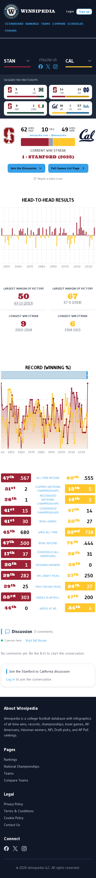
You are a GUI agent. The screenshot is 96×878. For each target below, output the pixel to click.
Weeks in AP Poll (48, 597)
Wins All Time (48, 532)
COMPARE (58, 23)
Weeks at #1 (48, 608)
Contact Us (12, 825)
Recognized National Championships (48, 499)
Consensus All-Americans (48, 554)
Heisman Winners (48, 565)
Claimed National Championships (48, 488)
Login (70, 11)
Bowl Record (48, 543)
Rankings (10, 759)
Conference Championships (48, 510)
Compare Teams (16, 780)
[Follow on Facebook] (40, 66)
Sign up (84, 11)
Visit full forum (36, 640)
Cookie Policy (13, 818)
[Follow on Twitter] (48, 66)
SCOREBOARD (14, 23)
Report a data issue (50, 178)
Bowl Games (48, 521)
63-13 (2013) (23, 303)
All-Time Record (48, 478)
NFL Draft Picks (48, 576)
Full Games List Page (65, 168)
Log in (10, 679)
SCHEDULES (75, 23)
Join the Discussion (23, 168)
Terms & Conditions (19, 811)
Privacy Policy (13, 804)
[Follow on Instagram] (55, 66)
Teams (9, 773)
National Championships (21, 766)
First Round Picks (48, 586)
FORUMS (10, 30)
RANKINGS (32, 23)
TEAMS (45, 23)
